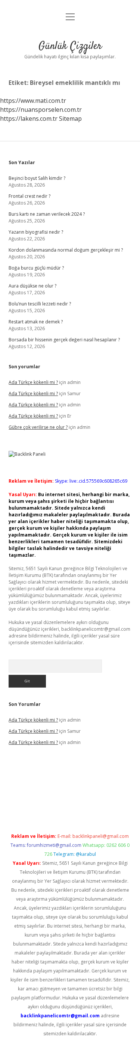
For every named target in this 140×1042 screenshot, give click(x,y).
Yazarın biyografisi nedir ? (36, 232)
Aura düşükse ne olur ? (32, 286)
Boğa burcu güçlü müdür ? (36, 268)
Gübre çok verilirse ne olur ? (38, 427)
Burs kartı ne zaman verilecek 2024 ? (47, 214)
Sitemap (70, 118)
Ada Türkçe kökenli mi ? (33, 382)
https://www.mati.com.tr (33, 100)
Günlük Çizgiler (70, 46)
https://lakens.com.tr (28, 118)
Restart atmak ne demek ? (36, 322)
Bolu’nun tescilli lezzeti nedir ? (40, 304)
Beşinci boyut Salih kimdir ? (37, 178)
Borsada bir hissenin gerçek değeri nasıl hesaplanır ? (64, 339)
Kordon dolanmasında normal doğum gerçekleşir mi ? (66, 250)
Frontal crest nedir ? (29, 196)
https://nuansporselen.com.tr (41, 109)
